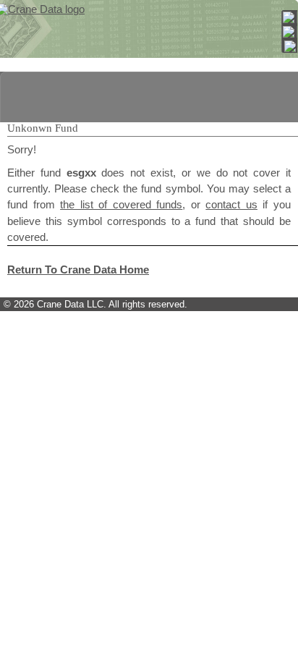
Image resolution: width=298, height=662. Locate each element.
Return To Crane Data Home (78, 270)
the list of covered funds (121, 205)
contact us (231, 205)
